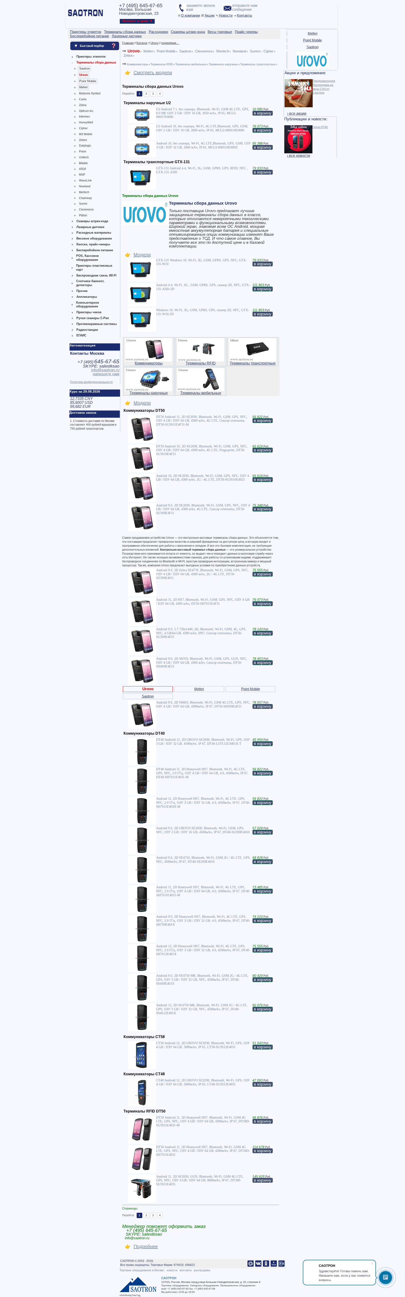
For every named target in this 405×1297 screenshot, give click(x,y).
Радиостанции (87, 330)
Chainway (85, 198)
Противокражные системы (96, 324)
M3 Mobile (85, 134)
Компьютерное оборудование (87, 304)
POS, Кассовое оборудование (87, 258)
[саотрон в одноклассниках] (266, 1266)
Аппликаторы (86, 296)
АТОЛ (82, 169)
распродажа (202, 1270)
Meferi (83, 87)
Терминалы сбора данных (96, 62)
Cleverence (86, 209)
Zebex (83, 140)
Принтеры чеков (88, 312)
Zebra (82, 105)
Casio (82, 99)
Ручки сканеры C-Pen (92, 318)
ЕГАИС (81, 335)
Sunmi (83, 203)
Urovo (83, 75)
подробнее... (170, 43)
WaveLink (85, 180)
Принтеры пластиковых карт (94, 267)
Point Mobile (87, 81)
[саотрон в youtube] (273, 1266)
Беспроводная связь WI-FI (96, 275)
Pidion (83, 215)
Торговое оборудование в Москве (142, 1270)
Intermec (84, 116)
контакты (186, 1270)
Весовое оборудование (94, 238)
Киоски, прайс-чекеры (93, 244)
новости (172, 1270)
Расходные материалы (93, 232)
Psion (82, 151)
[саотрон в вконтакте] (258, 1266)
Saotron (84, 68)
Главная (128, 43)
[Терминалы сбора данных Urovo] (312, 67)
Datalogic (85, 145)
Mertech (84, 192)
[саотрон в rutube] (281, 1266)
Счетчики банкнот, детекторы (90, 283)
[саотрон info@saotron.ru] (250, 1266)
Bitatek (83, 163)
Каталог (142, 43)
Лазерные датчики (90, 227)
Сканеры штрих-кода (92, 221)
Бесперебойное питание (94, 250)
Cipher (83, 128)
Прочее (81, 291)
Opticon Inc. (86, 111)
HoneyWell (86, 122)
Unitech (84, 157)
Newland (84, 186)
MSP (82, 174)
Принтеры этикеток (91, 56)
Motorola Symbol (90, 93)
